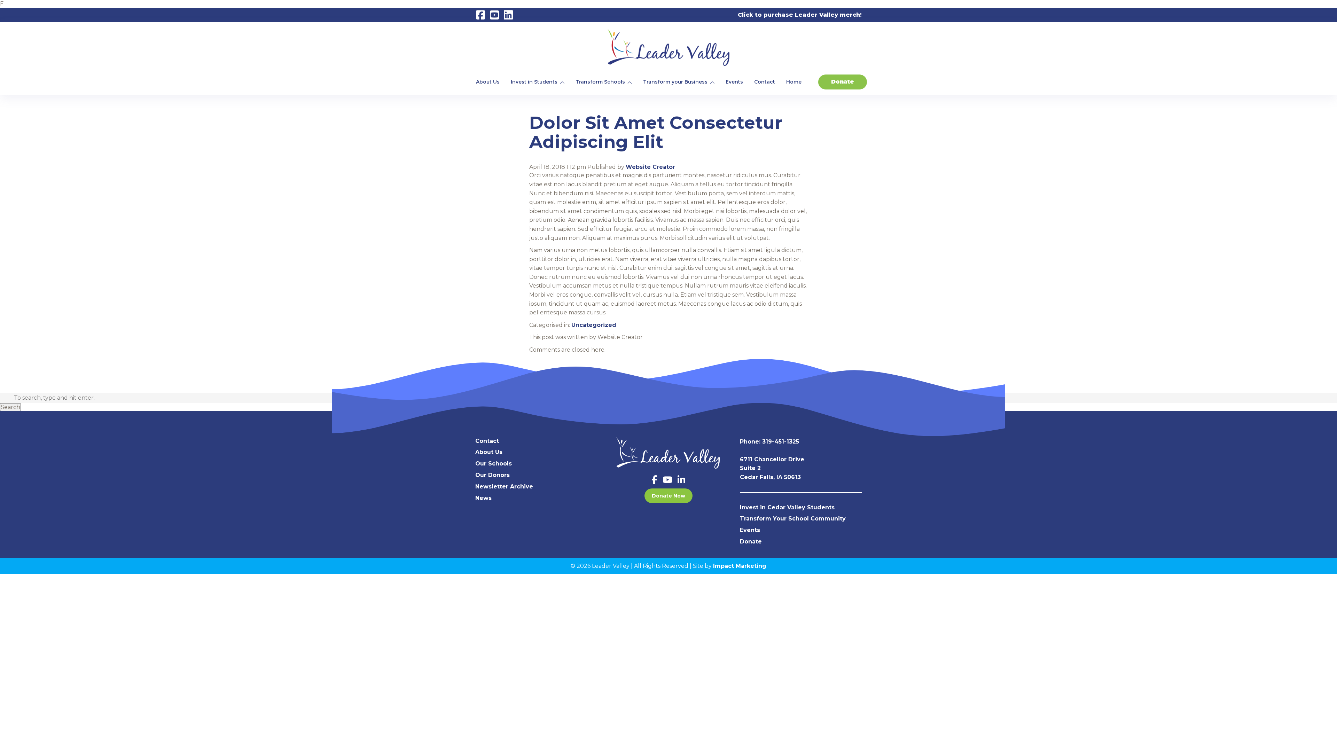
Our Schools (493, 463)
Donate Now (668, 496)
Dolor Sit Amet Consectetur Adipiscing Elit (655, 132)
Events (734, 82)
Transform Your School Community (793, 518)
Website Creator (650, 167)
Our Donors (492, 475)
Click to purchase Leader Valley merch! (800, 14)
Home (794, 82)
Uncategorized (593, 325)
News (483, 498)
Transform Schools (600, 82)
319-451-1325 (780, 441)
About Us (488, 82)
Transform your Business (675, 82)
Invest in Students (534, 82)
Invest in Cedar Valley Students (787, 507)
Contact (764, 82)
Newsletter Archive (504, 486)
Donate (842, 81)
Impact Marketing (739, 566)
